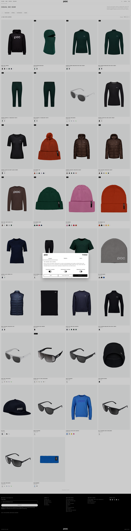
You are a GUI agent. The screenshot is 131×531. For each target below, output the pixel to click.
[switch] (65, 271)
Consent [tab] (50, 258)
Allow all (80, 275)
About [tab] (81, 258)
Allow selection (65, 275)
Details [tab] (65, 258)
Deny (51, 275)
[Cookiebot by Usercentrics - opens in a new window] (82, 255)
